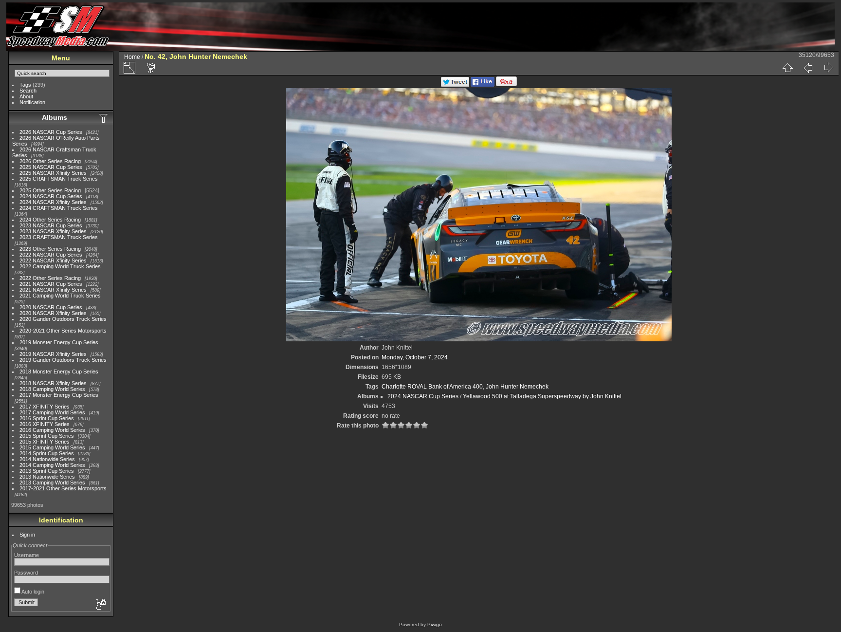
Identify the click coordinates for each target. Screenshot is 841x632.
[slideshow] (151, 67)
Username (26, 555)
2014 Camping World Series (52, 465)
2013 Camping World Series (52, 482)
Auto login (32, 592)
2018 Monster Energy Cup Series (58, 371)
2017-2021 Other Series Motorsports (63, 488)
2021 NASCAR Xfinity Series (53, 290)
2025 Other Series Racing (50, 190)
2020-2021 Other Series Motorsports (63, 331)
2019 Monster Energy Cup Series (58, 342)
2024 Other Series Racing (50, 220)
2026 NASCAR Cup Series (50, 132)
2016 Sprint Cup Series (46, 418)
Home (132, 57)
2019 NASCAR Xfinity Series (53, 354)
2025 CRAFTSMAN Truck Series (58, 179)
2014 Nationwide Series (47, 459)
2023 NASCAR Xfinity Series (53, 231)
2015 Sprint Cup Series (46, 436)
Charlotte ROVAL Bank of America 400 (432, 386)
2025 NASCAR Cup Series (50, 167)
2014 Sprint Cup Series (46, 453)
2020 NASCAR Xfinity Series (53, 313)
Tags (25, 85)
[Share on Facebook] (482, 84)
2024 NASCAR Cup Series (50, 196)
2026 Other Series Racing (50, 161)
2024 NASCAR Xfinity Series (53, 202)
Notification (32, 102)
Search (28, 90)
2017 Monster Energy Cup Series (58, 395)
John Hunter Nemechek (517, 386)
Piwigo (434, 624)
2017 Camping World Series (52, 412)
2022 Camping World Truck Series (60, 266)
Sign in (27, 535)
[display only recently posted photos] (104, 118)
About (26, 96)
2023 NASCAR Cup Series (50, 225)
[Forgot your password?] (100, 604)
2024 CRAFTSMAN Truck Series (58, 208)
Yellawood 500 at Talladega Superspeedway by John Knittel (542, 396)
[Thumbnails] (787, 67)
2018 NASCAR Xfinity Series (53, 383)
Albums (54, 117)
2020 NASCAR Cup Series (50, 307)
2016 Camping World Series (52, 430)
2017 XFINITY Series (44, 406)
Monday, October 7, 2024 (415, 357)
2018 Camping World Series (52, 389)
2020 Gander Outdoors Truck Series (63, 319)
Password (26, 573)
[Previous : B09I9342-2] (808, 67)
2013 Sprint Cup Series (46, 471)
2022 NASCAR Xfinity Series (53, 260)
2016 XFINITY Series (44, 424)
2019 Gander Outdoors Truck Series (63, 360)
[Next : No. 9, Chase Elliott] (828, 67)
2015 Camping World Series (52, 447)
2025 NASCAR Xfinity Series (53, 173)
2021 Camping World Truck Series (60, 295)
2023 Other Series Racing (50, 249)
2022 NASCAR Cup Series (50, 255)
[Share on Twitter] (455, 84)
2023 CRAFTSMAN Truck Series (58, 237)
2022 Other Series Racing (50, 278)
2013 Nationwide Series (47, 477)
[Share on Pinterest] (506, 84)
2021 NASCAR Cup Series (50, 284)
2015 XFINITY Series (44, 442)
